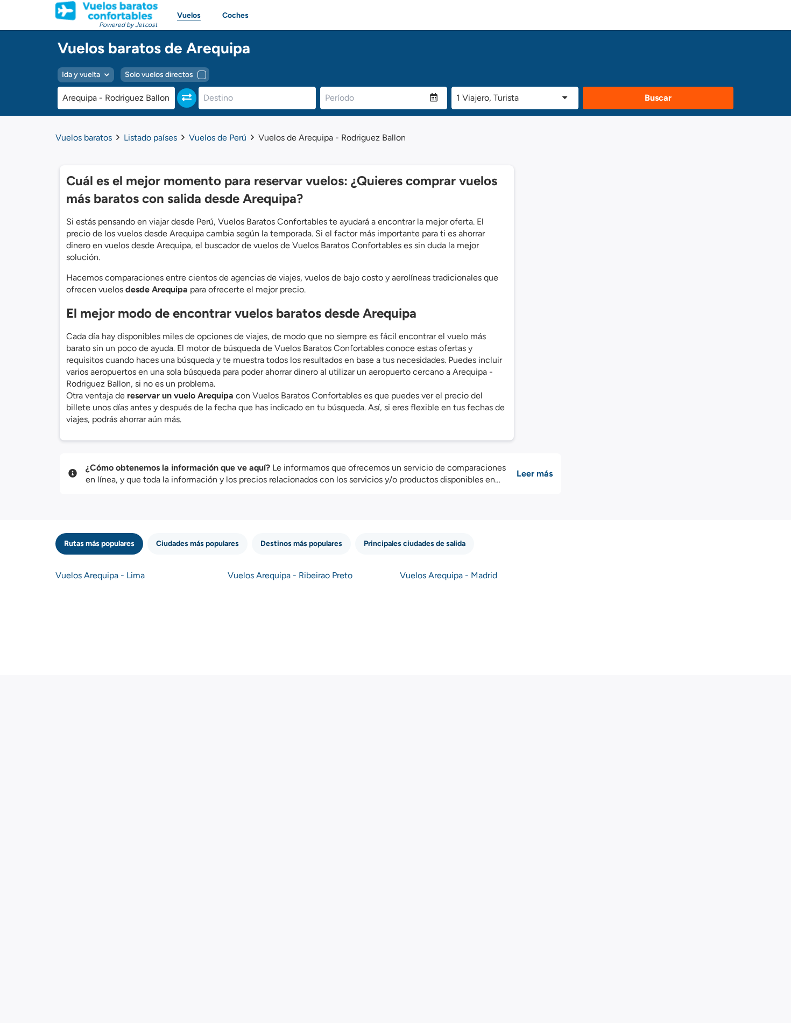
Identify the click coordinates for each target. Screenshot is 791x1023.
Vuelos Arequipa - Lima (100, 575)
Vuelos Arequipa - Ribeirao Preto (290, 575)
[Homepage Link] (106, 10)
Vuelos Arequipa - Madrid (448, 575)
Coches (235, 15)
